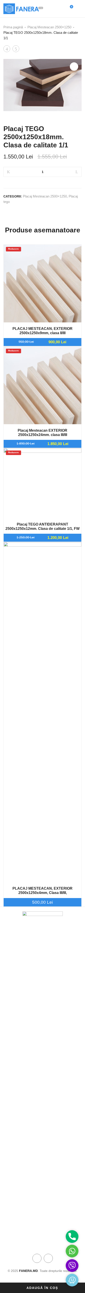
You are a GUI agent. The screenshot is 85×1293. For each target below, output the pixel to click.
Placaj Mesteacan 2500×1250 (49, 27)
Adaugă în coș (42, 1288)
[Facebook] (36, 1258)
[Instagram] (48, 1258)
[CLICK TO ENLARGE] (74, 66)
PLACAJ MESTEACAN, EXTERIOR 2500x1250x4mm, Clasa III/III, (42, 890)
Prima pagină (13, 27)
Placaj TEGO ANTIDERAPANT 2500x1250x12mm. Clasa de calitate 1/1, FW (42, 526)
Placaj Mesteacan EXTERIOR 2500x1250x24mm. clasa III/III (42, 433)
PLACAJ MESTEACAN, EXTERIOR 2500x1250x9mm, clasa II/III (42, 331)
